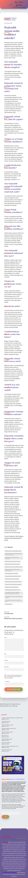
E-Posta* (6, 660)
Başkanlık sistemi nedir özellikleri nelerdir (13, 566)
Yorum (5, 637)
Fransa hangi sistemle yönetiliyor (12, 579)
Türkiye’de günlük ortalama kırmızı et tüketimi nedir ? (12, 717)
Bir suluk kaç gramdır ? (6, 742)
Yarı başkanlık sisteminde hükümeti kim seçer (13, 601)
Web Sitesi (6, 666)
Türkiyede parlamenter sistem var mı (12, 589)
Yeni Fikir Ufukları (19, 4)
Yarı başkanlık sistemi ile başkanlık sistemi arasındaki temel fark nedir (12, 593)
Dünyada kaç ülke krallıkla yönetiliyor (12, 576)
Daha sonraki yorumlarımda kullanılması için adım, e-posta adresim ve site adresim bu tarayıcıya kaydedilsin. (13, 676)
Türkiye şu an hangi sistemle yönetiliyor (13, 584)
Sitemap (15, 706)
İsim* (5, 653)
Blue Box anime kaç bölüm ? (7, 732)
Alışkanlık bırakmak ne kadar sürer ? (9, 728)
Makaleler (10, 547)
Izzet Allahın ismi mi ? (6, 721)
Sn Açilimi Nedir (8, 613)
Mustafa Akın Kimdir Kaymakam (13, 618)
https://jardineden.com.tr (6, 706)
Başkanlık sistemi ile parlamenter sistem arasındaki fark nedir (13, 554)
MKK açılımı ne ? (5, 735)
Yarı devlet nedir (8, 604)
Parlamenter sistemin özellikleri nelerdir (13, 581)
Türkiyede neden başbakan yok (11, 587)
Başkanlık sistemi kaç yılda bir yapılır (12, 561)
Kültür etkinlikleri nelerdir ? (7, 739)
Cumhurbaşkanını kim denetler (11, 573)
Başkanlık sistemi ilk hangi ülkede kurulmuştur (12, 558)
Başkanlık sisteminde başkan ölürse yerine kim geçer (12, 570)
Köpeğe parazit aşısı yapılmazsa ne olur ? (10, 746)
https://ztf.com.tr (16, 704)
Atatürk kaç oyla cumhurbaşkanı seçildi (13, 551)
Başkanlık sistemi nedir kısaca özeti (12, 564)
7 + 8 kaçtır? (7, 681)
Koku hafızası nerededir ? (7, 749)
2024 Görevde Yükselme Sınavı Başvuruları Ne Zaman (13, 538)
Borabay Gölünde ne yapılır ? (8, 724)
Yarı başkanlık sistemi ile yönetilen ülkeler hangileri (13, 597)
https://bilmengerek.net (6, 704)
